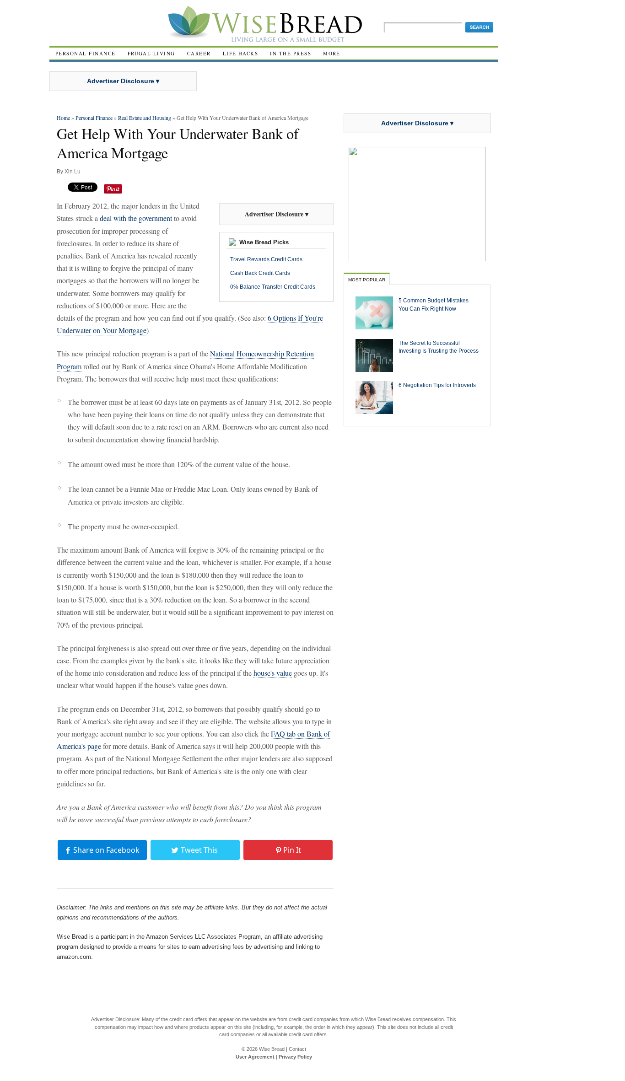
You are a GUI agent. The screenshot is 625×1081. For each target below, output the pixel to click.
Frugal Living (151, 53)
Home (63, 117)
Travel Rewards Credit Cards (266, 259)
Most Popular (366, 279)
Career (199, 53)
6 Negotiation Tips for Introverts (437, 385)
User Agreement (255, 1056)
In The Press (290, 53)
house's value (272, 673)
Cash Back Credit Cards (260, 273)
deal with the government (136, 218)
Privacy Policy (295, 1056)
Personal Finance (85, 53)
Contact (297, 1049)
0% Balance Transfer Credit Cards (272, 287)
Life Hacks (241, 53)
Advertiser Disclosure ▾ (123, 81)
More (331, 53)
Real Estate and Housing (144, 117)
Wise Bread (272, 1049)
